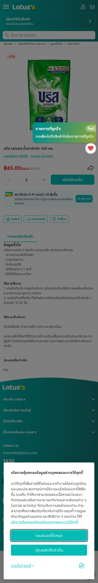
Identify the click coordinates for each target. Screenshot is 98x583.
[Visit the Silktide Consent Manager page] (81, 565)
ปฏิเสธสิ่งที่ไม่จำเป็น (49, 550)
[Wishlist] (90, 148)
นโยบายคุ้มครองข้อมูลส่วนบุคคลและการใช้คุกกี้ (44, 522)
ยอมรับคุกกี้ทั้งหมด (49, 535)
